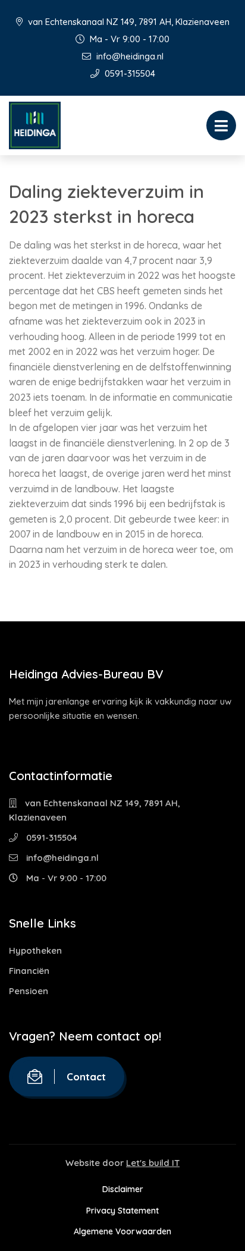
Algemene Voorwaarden (122, 1231)
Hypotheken (35, 950)
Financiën (29, 970)
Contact (86, 1076)
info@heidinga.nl (129, 56)
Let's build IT (153, 1162)
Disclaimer (122, 1189)
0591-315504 (128, 73)
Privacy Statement (122, 1210)
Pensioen (28, 991)
